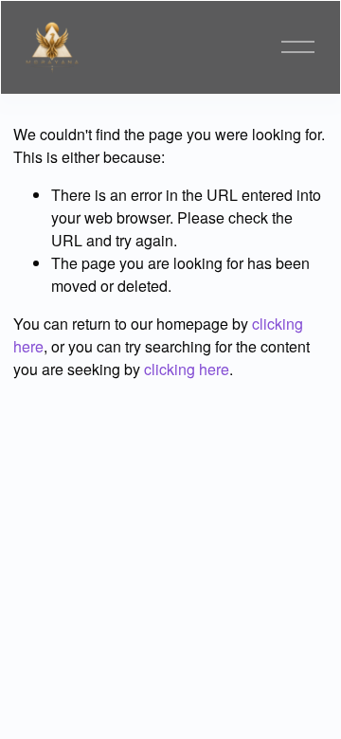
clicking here (186, 369)
